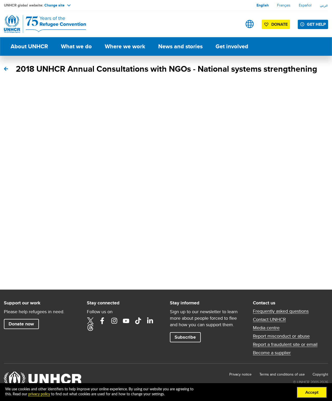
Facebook (102, 320)
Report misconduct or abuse (281, 336)
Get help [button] (316, 24)
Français (283, 5)
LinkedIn (150, 320)
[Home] (40, 24)
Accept (312, 392)
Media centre (266, 328)
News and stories (180, 46)
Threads (90, 327)
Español (305, 5)
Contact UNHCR (269, 319)
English (263, 5)
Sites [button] (249, 24)
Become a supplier (272, 353)
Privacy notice (240, 374)
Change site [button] (54, 5)
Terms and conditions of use (282, 374)
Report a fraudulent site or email (285, 344)
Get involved (232, 46)
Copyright (320, 374)
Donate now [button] (21, 323)
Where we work (125, 46)
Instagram (114, 320)
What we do (76, 46)
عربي (324, 5)
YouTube (126, 320)
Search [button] (233, 24)
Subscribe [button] (185, 337)
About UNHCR (29, 46)
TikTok (138, 320)
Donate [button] (279, 24)
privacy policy (39, 394)
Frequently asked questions (281, 311)
